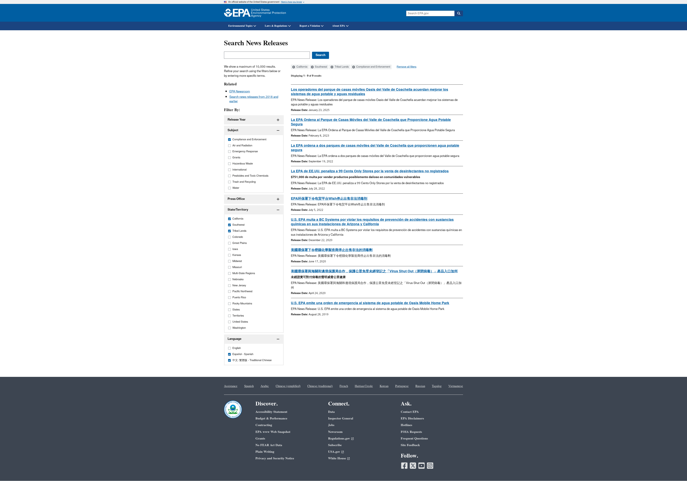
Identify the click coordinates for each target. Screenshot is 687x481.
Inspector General (340, 418)
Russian (420, 386)
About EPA (338, 26)
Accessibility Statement (271, 412)
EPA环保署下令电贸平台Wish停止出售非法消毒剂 (329, 198)
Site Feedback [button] (410, 445)
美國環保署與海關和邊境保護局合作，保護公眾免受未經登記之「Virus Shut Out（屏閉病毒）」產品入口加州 (374, 271)
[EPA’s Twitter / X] (412, 465)
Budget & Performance (271, 418)
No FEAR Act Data (268, 445)
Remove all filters (406, 67)
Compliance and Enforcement (372, 67)
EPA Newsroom (239, 91)
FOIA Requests (411, 432)
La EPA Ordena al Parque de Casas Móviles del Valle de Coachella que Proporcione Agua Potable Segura (371, 122)
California (301, 67)
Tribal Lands (341, 67)
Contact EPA (410, 412)
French (344, 386)
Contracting (263, 425)
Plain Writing (264, 452)
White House (337, 458)
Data (331, 412)
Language (234, 339)
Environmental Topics (240, 26)
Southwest (320, 67)
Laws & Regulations (276, 26)
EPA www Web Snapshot (272, 432)
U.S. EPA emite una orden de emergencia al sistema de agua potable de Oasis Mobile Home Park (370, 303)
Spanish (249, 386)
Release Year (237, 119)
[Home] (255, 13)
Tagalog (437, 386)
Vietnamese (455, 386)
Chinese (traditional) (320, 386)
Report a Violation (309, 26)
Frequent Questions (414, 438)
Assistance (230, 386)
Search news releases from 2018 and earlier (253, 99)
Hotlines (406, 425)
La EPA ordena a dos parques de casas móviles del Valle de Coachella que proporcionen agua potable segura (375, 148)
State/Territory (238, 210)
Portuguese (402, 386)
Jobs (331, 425)
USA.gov (334, 452)
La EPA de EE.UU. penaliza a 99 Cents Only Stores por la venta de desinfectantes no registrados (370, 171)
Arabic (264, 386)
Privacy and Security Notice (274, 458)
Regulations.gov (339, 438)
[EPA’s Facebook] (404, 465)
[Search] (458, 13)
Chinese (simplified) (288, 386)
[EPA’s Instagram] (430, 465)
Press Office (236, 199)
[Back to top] (677, 471)
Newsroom (335, 432)
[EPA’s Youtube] (421, 465)
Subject (233, 130)
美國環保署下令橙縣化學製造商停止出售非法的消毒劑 (331, 250)
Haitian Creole (364, 386)
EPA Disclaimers (412, 418)
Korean (384, 386)
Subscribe (335, 445)
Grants (260, 438)
